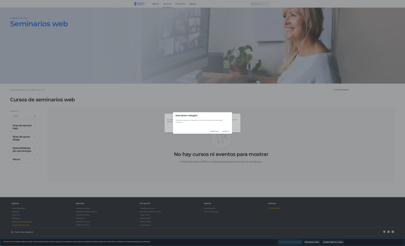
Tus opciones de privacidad (290, 242)
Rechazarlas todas (312, 242)
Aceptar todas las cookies (333, 242)
